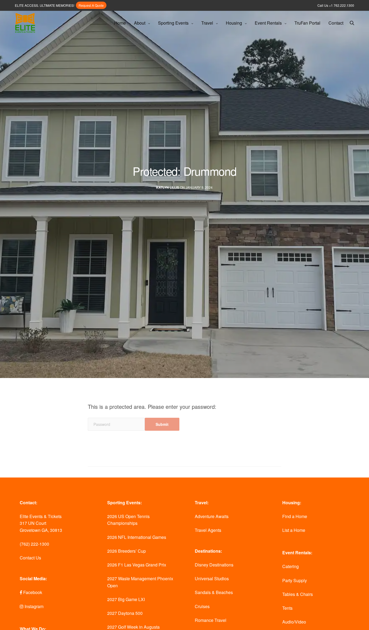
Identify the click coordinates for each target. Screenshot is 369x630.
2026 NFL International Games (136, 537)
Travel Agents (208, 530)
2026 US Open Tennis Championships (128, 519)
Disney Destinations (214, 565)
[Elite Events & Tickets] (25, 23)
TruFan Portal (307, 23)
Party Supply (294, 580)
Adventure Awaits (212, 516)
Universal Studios (212, 578)
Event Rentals (268, 23)
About (139, 23)
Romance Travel (210, 620)
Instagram (33, 606)
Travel (207, 23)
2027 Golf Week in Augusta (133, 627)
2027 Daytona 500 (125, 613)
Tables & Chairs (297, 594)
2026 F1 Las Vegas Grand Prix (136, 565)
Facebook (32, 592)
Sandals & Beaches (214, 592)
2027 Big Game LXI (126, 599)
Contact (335, 23)
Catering (290, 566)
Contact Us (30, 558)
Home (120, 23)
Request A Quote (91, 5)
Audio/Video (294, 622)
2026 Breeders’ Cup (126, 551)
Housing (234, 23)
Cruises (202, 606)
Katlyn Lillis (167, 187)
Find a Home (294, 516)
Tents (287, 608)
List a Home (293, 530)
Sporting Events (173, 23)
